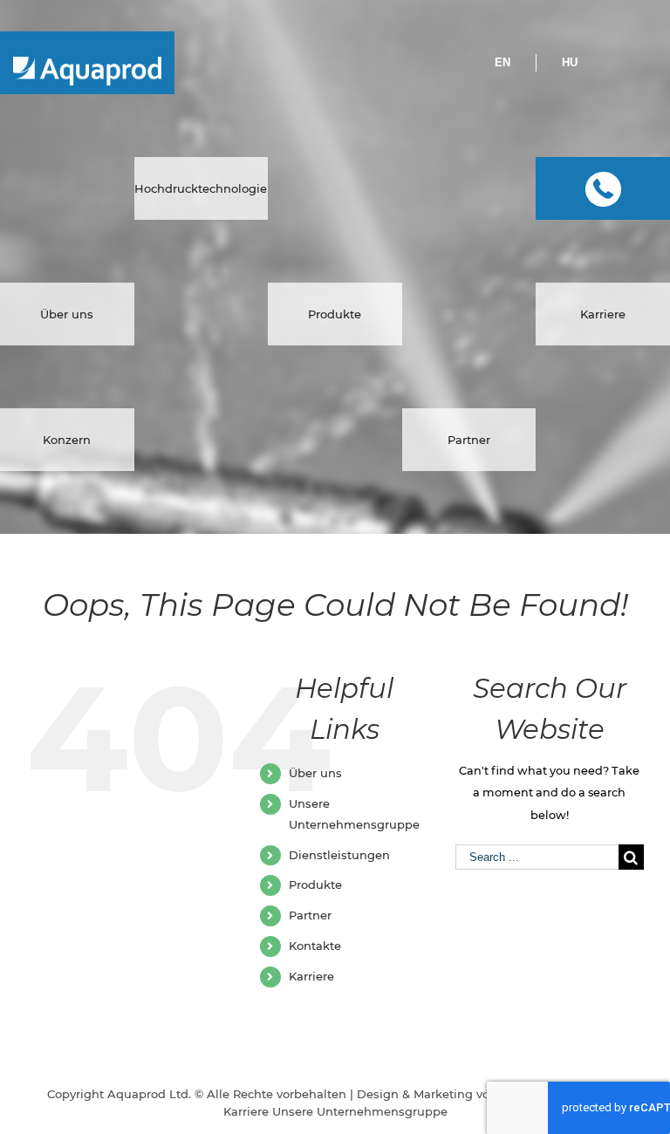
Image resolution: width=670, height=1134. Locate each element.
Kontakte (315, 946)
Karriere (311, 976)
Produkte (315, 884)
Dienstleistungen (339, 855)
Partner (310, 915)
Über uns (315, 773)
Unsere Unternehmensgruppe (360, 1111)
